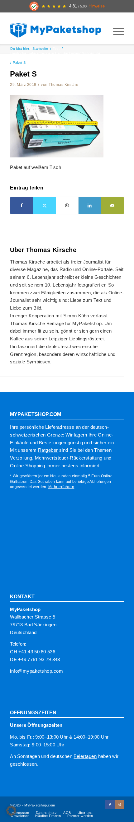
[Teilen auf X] (44, 205)
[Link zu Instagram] (119, 804)
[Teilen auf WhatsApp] (67, 205)
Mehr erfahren (61, 487)
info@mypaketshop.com (36, 671)
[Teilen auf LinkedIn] (90, 205)
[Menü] (115, 31)
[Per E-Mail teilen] (112, 205)
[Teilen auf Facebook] (21, 205)
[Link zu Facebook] (110, 804)
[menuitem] (115, 31)
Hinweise (97, 6)
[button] (11, 811)
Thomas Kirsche (63, 84)
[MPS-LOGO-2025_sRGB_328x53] (55, 28)
